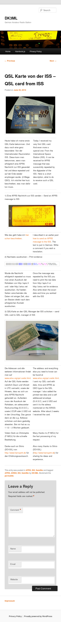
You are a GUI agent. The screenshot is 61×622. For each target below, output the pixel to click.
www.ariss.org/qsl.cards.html (18, 378)
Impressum (10, 600)
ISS (33, 470)
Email (12, 564)
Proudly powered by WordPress (38, 616)
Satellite (39, 470)
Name (13, 548)
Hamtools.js (20, 51)
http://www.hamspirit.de (15, 452)
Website (14, 579)
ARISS (14, 472)
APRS (28, 470)
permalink (9, 475)
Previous (10, 60)
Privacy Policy (36, 51)
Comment (15, 509)
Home (7, 51)
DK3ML (11, 18)
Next (53, 60)
